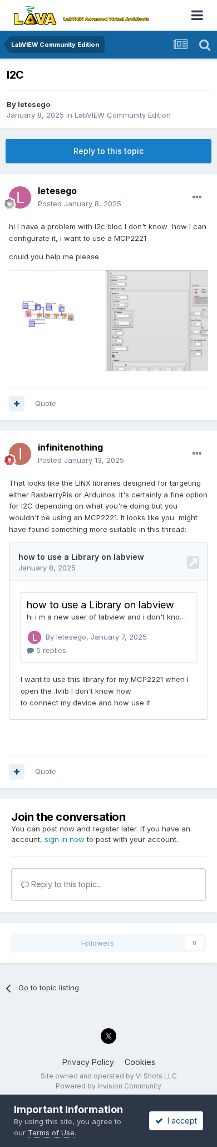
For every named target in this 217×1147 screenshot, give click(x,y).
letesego (34, 104)
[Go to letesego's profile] (20, 197)
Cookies (140, 1062)
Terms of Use (51, 1132)
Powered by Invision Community (108, 1086)
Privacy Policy (88, 1062)
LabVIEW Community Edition (123, 114)
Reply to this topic (108, 151)
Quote (45, 403)
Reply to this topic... (65, 884)
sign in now (65, 839)
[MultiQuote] (16, 404)
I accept (180, 1120)
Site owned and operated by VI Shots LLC (109, 1076)
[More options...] (197, 197)
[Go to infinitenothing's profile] (20, 454)
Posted (79, 203)
